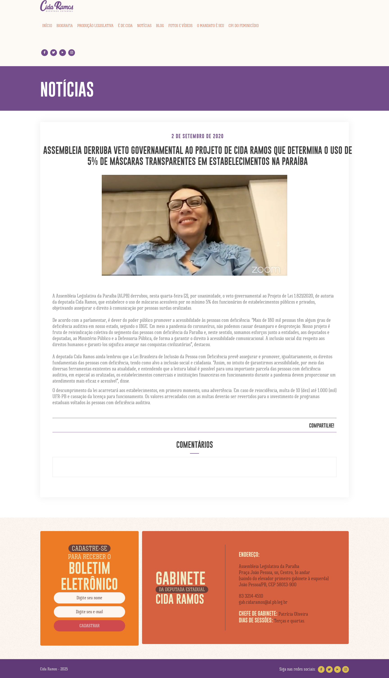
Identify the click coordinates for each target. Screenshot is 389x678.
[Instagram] (71, 53)
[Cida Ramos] (57, 6)
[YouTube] (62, 53)
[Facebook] (44, 53)
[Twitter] (53, 53)
